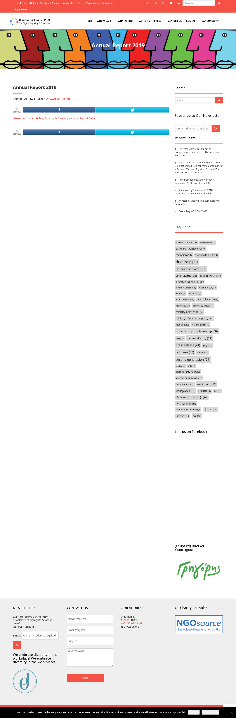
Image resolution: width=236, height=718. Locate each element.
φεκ (196, 416)
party (180, 338)
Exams (180, 293)
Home (89, 21)
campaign (184, 255)
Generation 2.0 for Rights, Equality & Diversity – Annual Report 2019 (54, 118)
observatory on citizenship (197, 331)
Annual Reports (61, 98)
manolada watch (203, 305)
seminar (180, 366)
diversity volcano (186, 287)
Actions (144, 21)
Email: (17, 635)
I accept (194, 712)
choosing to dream (206, 255)
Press (158, 21)
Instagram (163, 3)
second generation (193, 359)
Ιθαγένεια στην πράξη (192, 397)
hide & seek (195, 293)
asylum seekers (207, 242)
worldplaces (185, 391)
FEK (119, 3)
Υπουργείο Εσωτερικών (188, 409)
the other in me (185, 384)
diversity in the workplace (190, 282)
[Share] (59, 110)
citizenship (187, 262)
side (191, 366)
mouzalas (182, 324)
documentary (207, 287)
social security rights (188, 371)
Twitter (155, 3)
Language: (208, 21)
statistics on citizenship (189, 377)
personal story (199, 338)
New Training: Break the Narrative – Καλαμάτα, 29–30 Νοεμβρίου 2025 (195, 181)
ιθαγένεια (182, 416)
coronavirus (186, 275)
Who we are (104, 21)
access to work (186, 242)
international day (207, 299)
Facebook (148, 3)
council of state (210, 275)
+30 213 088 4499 (131, 623)
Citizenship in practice (191, 269)
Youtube (171, 3)
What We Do (125, 21)
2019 (48, 98)
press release (188, 345)
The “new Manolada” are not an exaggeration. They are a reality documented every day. (198, 152)
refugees (185, 352)
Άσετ (217, 391)
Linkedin (179, 3)
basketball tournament (190, 248)
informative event (185, 299)
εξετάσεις (210, 409)
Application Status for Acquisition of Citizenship (88, 3)
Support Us (174, 21)
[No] (231, 712)
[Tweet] (132, 110)
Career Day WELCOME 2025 (192, 211)
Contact (191, 21)
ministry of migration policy (195, 318)
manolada (183, 305)
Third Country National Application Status (37, 3)
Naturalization (200, 324)
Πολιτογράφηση (186, 403)
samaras (202, 352)
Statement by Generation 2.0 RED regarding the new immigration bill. (194, 192)
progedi (207, 345)
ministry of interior (189, 312)
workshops (206, 384)
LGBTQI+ (204, 391)
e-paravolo (21, 9)
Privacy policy (210, 712)
